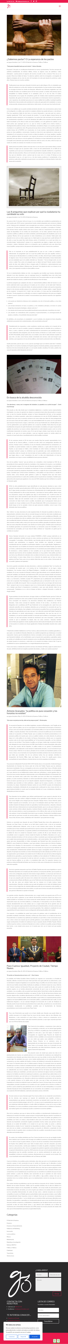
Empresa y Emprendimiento (14, 1226)
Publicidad (9, 1250)
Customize (12, 1336)
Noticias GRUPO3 (11, 1245)
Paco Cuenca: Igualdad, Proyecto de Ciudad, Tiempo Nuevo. (32, 967)
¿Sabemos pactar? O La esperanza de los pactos (30, 59)
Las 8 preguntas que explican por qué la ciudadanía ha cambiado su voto (33, 213)
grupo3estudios (13, 62)
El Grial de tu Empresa (32, 62)
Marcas (9, 1237)
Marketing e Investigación (14, 1242)
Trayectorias (10, 1253)
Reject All (23, 1336)
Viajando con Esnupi (13, 1318)
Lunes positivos (11, 1234)
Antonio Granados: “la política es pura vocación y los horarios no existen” (32, 712)
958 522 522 (18, 1307)
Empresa (9, 1223)
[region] (23, 1331)
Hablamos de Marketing (13, 1228)
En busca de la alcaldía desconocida (24, 397)
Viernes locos (10, 1256)
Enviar (57, 1294)
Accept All (34, 1336)
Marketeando (10, 1239)
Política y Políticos (43, 62)
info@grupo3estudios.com (22, 1309)
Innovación (10, 1231)
